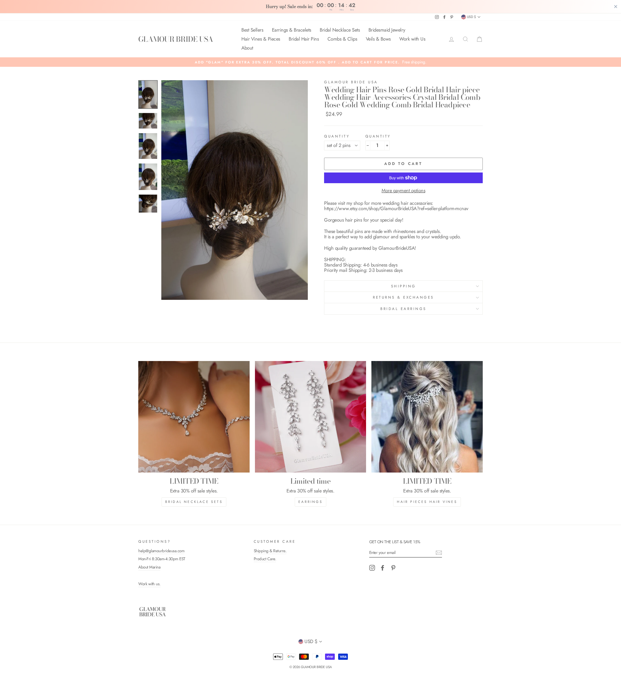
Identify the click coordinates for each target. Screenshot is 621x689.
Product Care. (265, 559)
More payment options (403, 190)
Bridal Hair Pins (304, 39)
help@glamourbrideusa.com (161, 551)
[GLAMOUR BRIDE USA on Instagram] (372, 568)
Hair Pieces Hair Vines (427, 501)
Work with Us (412, 39)
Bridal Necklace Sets (340, 30)
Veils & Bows (378, 39)
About (247, 48)
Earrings (310, 501)
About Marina (149, 567)
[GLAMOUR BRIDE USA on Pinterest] (393, 568)
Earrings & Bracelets (291, 30)
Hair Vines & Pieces (260, 39)
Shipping (403, 286)
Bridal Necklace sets (194, 501)
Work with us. (149, 584)
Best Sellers (252, 30)
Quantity (337, 136)
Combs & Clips (342, 39)
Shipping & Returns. (270, 551)
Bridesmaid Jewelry (386, 30)
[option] (310, 62)
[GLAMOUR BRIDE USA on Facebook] (382, 568)
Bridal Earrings (403, 308)
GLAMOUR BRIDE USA (175, 39)
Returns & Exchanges (403, 297)
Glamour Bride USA (351, 82)
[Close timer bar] (616, 6)
